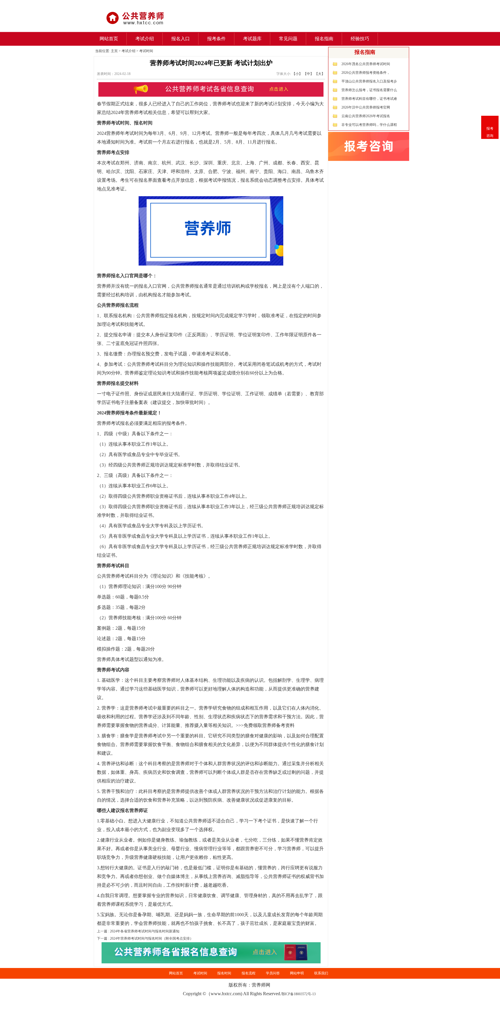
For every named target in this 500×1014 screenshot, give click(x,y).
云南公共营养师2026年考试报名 (365, 116)
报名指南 (324, 38)
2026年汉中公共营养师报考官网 (365, 107)
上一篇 (138, 931)
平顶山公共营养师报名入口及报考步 (369, 81)
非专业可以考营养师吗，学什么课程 (369, 125)
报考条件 (216, 38)
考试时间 (146, 51)
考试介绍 (144, 38)
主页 (114, 51)
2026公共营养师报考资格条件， (365, 73)
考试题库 (252, 38)
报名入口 (180, 38)
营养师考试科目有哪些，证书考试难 (369, 99)
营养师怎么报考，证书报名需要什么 (369, 90)
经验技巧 (360, 38)
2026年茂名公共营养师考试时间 (365, 64)
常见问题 (288, 38)
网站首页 (109, 38)
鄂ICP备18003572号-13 (298, 994)
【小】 (297, 74)
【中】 (308, 74)
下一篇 (145, 938)
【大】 (320, 74)
